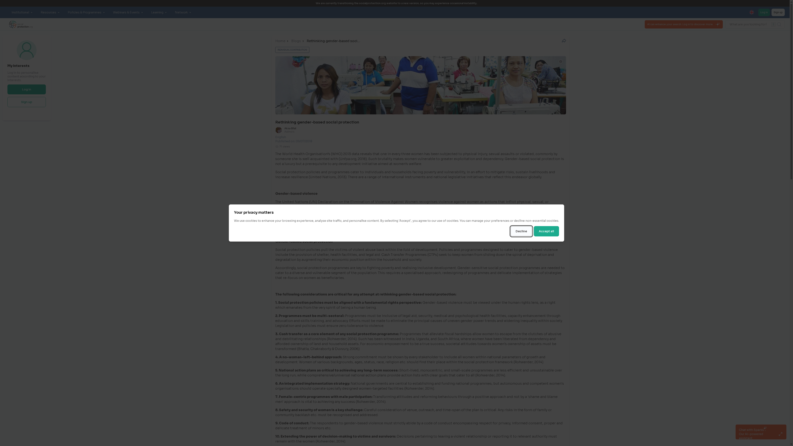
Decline (521, 231)
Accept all (546, 231)
